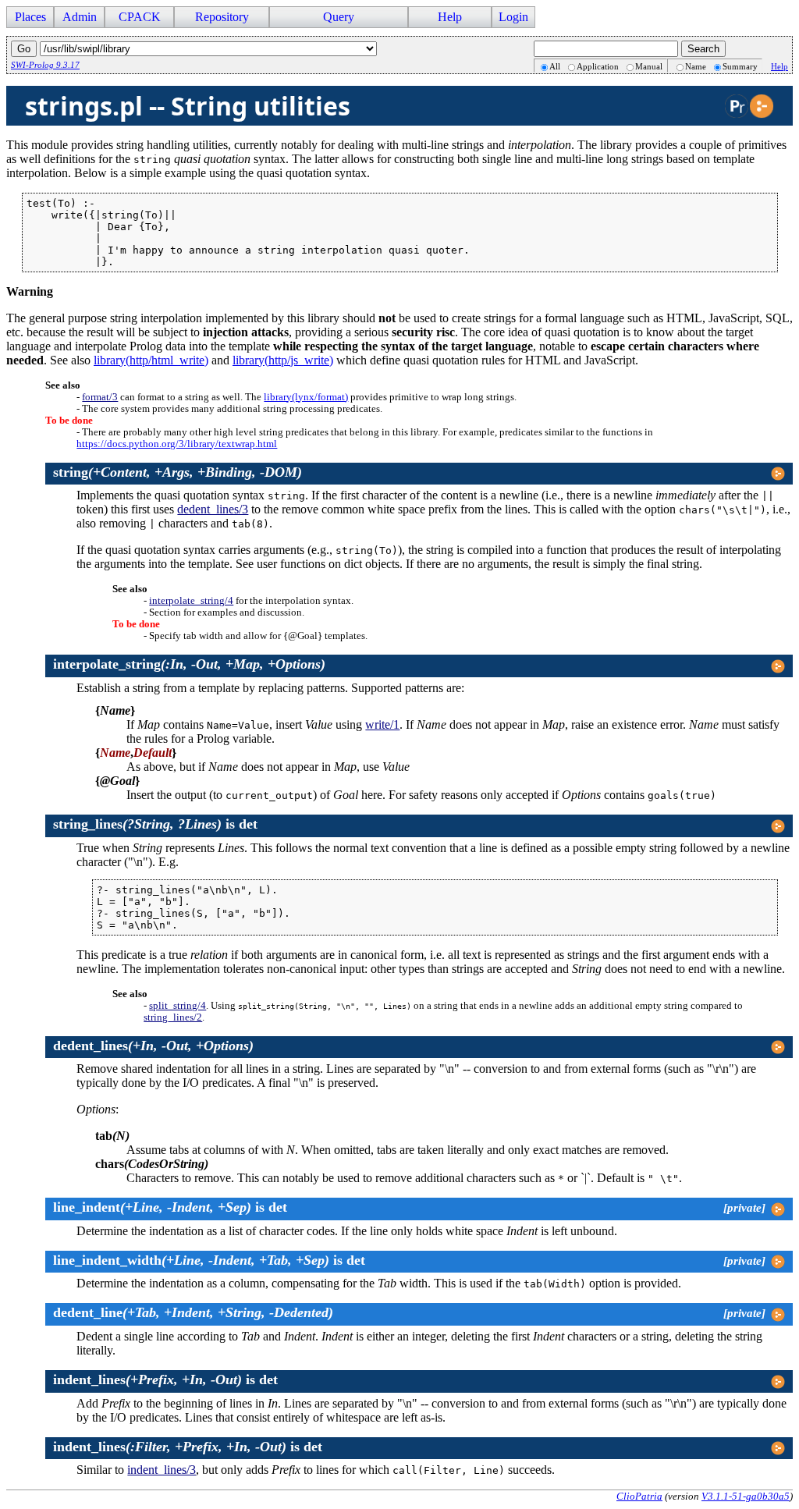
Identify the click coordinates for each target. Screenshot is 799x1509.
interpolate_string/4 (191, 600)
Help (779, 66)
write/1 (382, 724)
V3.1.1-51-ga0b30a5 (745, 1496)
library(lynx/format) (306, 397)
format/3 (100, 397)
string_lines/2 (173, 1017)
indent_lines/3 (161, 1469)
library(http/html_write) (151, 360)
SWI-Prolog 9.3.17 (45, 64)
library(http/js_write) (283, 360)
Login (513, 16)
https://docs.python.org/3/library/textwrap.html (176, 443)
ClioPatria (639, 1496)
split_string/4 (177, 1005)
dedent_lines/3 (212, 509)
